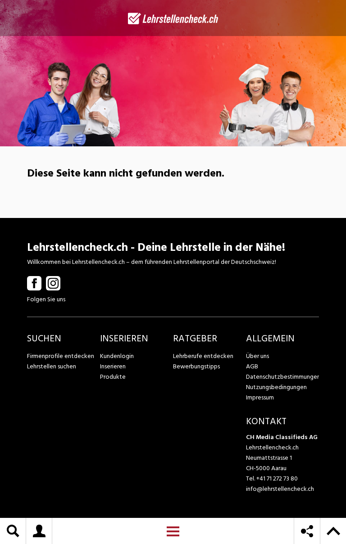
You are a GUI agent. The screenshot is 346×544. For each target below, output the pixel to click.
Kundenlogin (117, 356)
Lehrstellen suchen (51, 366)
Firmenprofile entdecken (60, 356)
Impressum (260, 397)
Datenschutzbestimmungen (282, 377)
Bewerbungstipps (196, 366)
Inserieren (113, 366)
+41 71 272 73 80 (277, 478)
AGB (252, 366)
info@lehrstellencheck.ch (280, 489)
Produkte (113, 377)
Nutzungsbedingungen (276, 387)
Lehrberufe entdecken (203, 356)
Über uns (257, 356)
